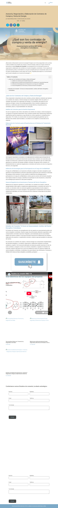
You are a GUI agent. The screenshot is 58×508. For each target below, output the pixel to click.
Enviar (12, 417)
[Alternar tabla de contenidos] (49, 77)
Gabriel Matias (10, 18)
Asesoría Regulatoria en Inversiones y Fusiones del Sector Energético (27, 85)
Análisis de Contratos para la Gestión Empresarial (22, 80)
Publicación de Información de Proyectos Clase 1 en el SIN (24, 446)
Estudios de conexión (25, 18)
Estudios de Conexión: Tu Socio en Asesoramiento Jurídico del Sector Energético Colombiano (28, 89)
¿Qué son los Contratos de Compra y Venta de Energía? (22, 79)
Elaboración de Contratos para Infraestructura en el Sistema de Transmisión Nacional (30, 82)
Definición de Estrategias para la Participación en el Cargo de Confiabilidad (28, 83)
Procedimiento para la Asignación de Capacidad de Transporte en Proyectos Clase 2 (26, 459)
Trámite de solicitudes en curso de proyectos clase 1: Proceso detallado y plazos (28, 433)
